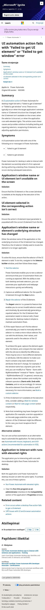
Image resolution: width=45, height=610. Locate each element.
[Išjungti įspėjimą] (41, 3)
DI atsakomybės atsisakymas (12, 595)
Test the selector (12, 268)
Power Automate (13, 37)
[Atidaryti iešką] (33, 23)
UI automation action (11, 101)
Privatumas (26, 598)
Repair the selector (13, 300)
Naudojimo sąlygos (8, 604)
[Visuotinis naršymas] (2, 23)
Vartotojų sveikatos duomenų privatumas (16, 601)
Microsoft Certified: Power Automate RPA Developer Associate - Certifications (20, 564)
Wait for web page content (25, 404)
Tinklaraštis (6, 598)
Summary (6, 66)
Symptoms (7, 69)
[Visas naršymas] (3, 37)
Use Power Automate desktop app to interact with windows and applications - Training (20, 552)
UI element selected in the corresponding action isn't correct (22, 78)
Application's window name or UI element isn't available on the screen (23, 73)
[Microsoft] (22, 23)
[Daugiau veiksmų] (41, 37)
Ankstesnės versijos (31, 595)
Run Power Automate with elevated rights (22, 484)
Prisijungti (39, 23)
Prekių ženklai (22, 604)
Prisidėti (17, 598)
